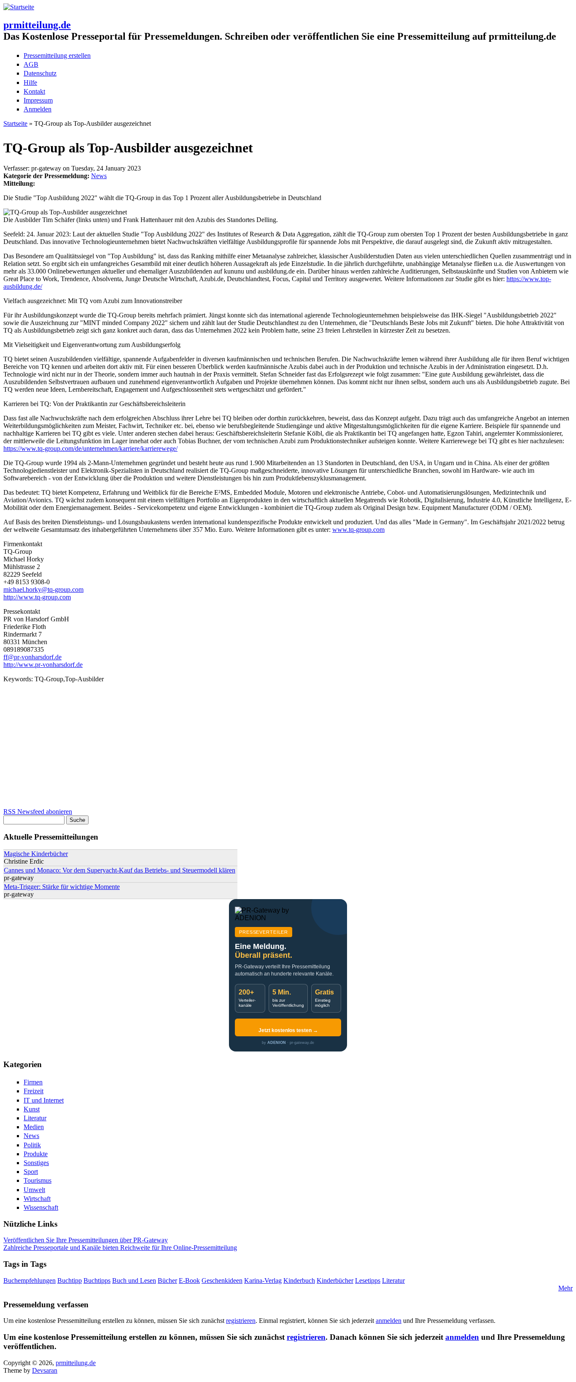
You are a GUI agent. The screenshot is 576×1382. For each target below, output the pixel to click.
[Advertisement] (256, 749)
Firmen (33, 1082)
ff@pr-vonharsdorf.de (32, 657)
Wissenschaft (41, 1207)
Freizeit (33, 1091)
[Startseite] (18, 7)
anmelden (388, 1320)
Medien (34, 1126)
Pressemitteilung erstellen (57, 55)
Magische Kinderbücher (36, 853)
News (99, 175)
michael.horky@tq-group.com (43, 589)
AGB (31, 64)
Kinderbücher (335, 1280)
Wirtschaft (37, 1198)
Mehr (565, 1288)
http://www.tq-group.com (37, 597)
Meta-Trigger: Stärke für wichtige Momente (62, 886)
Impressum (38, 100)
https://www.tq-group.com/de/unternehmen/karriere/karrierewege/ (90, 448)
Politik (32, 1145)
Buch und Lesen (134, 1280)
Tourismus (37, 1180)
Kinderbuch (299, 1280)
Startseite (15, 123)
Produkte (36, 1153)
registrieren (241, 1320)
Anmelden (37, 109)
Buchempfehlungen (29, 1280)
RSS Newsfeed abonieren (37, 811)
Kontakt (34, 91)
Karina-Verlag (263, 1280)
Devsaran (44, 1370)
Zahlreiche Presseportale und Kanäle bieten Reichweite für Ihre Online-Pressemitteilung (120, 1247)
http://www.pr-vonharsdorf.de (43, 664)
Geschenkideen (222, 1280)
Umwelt (34, 1189)
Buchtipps (96, 1280)
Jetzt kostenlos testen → (288, 1030)
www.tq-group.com (358, 529)
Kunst (32, 1109)
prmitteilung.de (37, 24)
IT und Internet (44, 1100)
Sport (31, 1171)
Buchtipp (69, 1280)
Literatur (35, 1118)
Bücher (167, 1280)
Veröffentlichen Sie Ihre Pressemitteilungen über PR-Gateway (85, 1240)
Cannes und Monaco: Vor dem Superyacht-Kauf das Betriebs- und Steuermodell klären (119, 870)
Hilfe (30, 82)
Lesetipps (367, 1280)
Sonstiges (36, 1162)
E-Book (189, 1280)
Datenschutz (40, 73)
